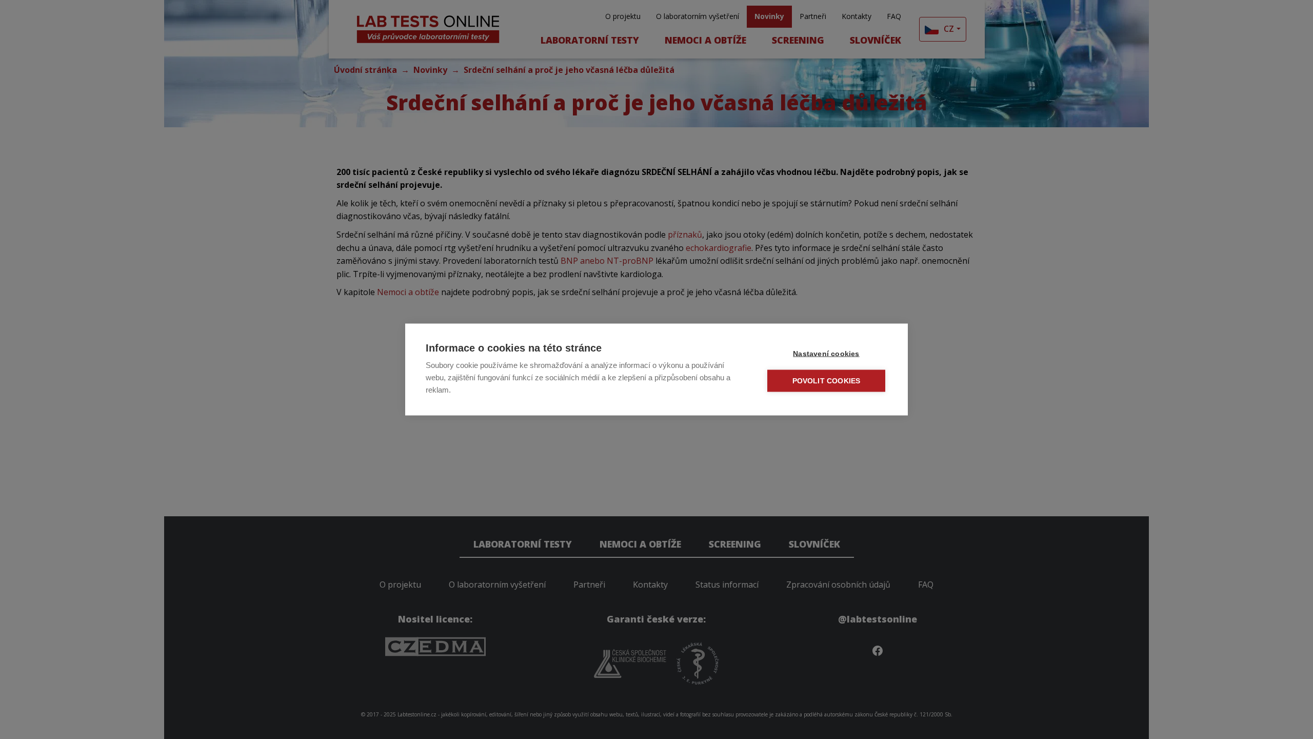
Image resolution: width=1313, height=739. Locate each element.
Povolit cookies (826, 381)
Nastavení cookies (826, 354)
